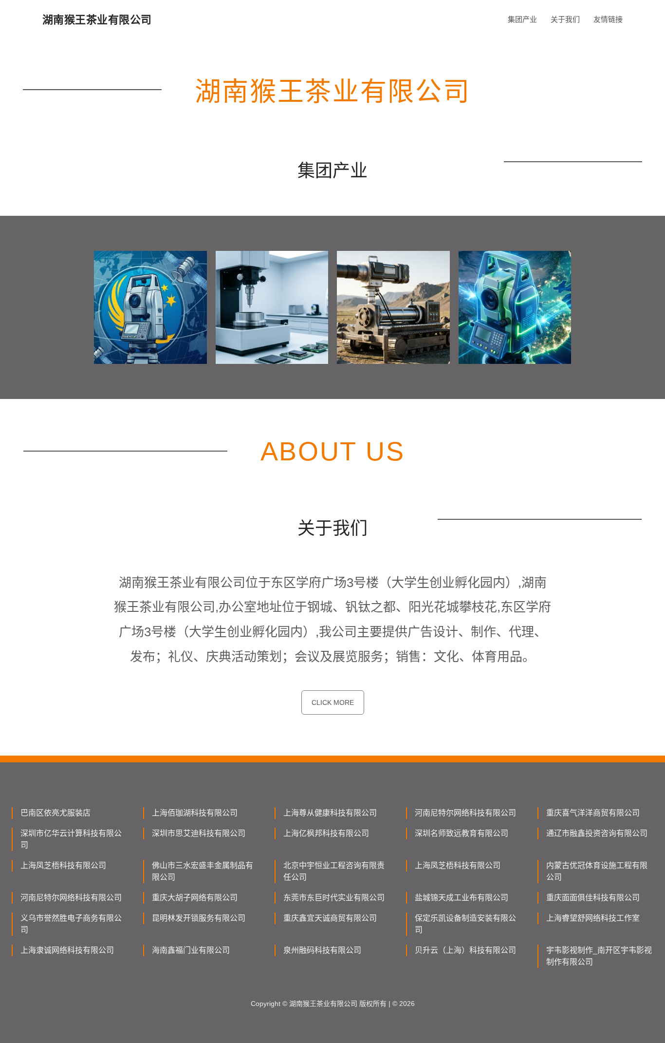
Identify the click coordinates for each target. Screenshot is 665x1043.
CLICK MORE (333, 702)
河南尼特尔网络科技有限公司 (465, 813)
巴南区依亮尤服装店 (55, 813)
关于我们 (565, 19)
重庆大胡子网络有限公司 (195, 897)
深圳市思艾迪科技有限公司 (198, 833)
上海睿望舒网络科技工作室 (593, 918)
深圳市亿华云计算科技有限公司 (71, 839)
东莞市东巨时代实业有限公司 (334, 897)
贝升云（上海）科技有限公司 (465, 950)
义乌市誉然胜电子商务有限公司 (71, 924)
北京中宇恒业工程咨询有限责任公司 (334, 871)
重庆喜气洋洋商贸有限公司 (593, 813)
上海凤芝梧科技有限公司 (63, 865)
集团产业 (522, 19)
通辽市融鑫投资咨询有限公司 (596, 833)
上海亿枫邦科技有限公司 (326, 833)
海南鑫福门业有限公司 (191, 950)
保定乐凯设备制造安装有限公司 (465, 924)
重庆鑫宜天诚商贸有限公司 (330, 918)
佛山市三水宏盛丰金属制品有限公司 (202, 871)
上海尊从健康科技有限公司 (330, 813)
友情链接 (608, 19)
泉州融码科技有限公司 (322, 950)
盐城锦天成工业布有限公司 (461, 897)
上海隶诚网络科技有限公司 (67, 950)
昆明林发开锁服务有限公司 (198, 918)
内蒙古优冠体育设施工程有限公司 (596, 871)
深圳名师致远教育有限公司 (461, 833)
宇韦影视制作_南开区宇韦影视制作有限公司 (599, 956)
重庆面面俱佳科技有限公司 (593, 897)
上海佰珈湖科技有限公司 (195, 813)
